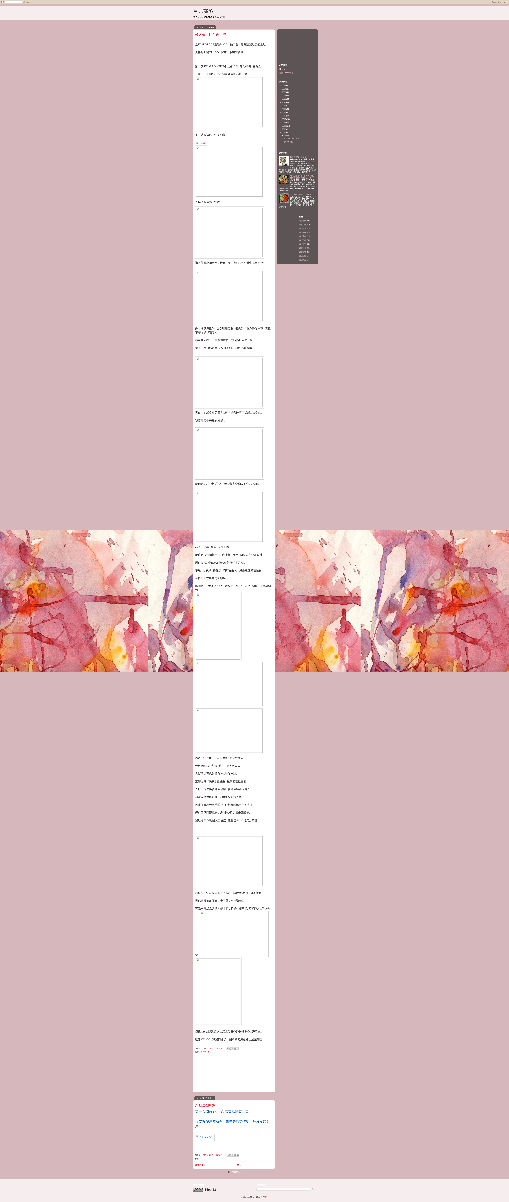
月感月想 (302, 225)
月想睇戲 (302, 256)
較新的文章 (200, 1165)
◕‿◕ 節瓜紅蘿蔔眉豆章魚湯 (300, 194)
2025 (284, 86)
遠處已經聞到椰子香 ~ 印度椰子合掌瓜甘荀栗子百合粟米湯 (302, 177)
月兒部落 (203, 11)
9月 (285, 136)
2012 (284, 129)
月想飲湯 (302, 248)
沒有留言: (219, 1048)
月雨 (283, 69)
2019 (284, 106)
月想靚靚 (302, 221)
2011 (284, 133)
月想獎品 (302, 260)
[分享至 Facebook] (235, 1048)
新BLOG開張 (205, 1106)
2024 (284, 89)
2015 (284, 119)
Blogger (264, 1197)
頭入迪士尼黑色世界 (210, 35)
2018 (284, 109)
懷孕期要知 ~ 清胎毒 (298, 157)
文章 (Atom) (236, 1172)
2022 (284, 96)
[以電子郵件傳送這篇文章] (228, 1048)
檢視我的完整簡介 (286, 73)
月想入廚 (302, 240)
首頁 (239, 1165)
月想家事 (302, 236)
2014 (284, 123)
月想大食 (302, 228)
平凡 (202, 1159)
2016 (284, 116)
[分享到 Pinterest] (238, 1048)
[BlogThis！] (230, 1048)
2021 (284, 99)
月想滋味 (302, 232)
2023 (284, 92)
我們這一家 (205, 1052)
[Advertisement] (234, 1073)
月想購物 (302, 252)
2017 (284, 113)
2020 (284, 102)
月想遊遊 (302, 244)
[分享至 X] (233, 1048)
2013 (284, 126)
